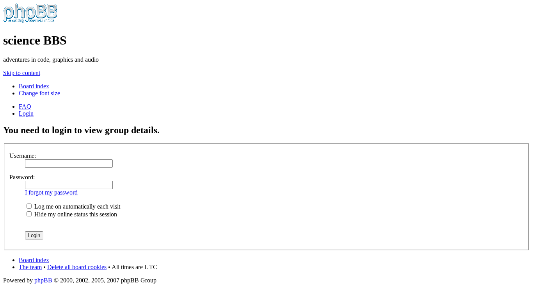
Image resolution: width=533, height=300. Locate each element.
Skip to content (21, 73)
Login (26, 113)
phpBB (43, 280)
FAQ (25, 106)
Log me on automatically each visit (76, 206)
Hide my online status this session (75, 214)
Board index (34, 86)
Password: (22, 177)
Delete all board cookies (77, 267)
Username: (22, 155)
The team (30, 267)
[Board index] (30, 21)
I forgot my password (51, 192)
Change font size (39, 93)
